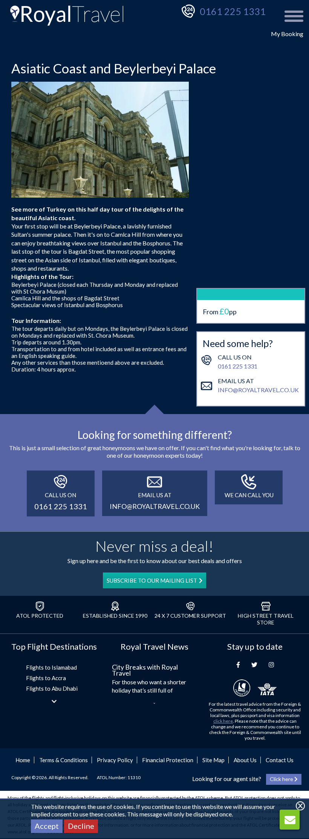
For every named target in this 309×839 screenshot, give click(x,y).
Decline (81, 825)
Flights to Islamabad (51, 667)
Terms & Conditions (63, 760)
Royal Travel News (154, 646)
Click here (282, 779)
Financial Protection (167, 760)
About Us (245, 760)
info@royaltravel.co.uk (258, 389)
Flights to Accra (46, 678)
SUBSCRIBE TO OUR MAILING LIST (152, 580)
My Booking (287, 33)
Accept (47, 825)
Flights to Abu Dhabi (52, 688)
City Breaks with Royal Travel (145, 670)
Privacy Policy (115, 760)
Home (22, 760)
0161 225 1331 (233, 11)
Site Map (213, 760)
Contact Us (280, 760)
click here (223, 721)
